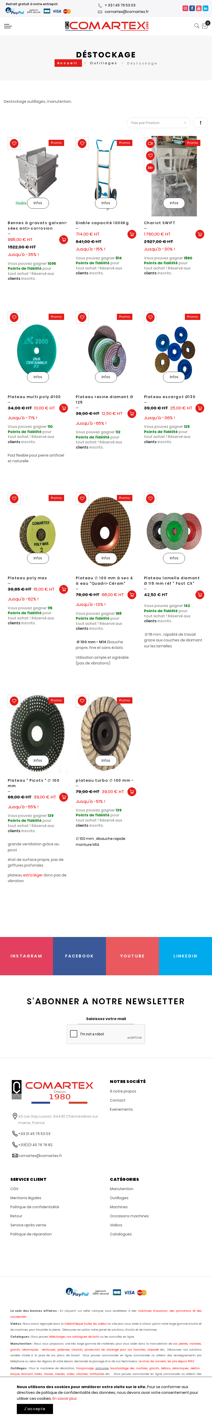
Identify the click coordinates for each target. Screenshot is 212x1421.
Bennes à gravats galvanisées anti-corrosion (37, 225)
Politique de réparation (31, 1234)
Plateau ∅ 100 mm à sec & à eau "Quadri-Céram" (104, 580)
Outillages (104, 63)
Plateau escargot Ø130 (170, 396)
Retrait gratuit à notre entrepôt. (32, 4)
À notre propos (123, 1091)
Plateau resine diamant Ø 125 (104, 399)
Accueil (68, 63)
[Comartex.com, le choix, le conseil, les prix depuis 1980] (107, 26)
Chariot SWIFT (160, 222)
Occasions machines (129, 1216)
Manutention (121, 1188)
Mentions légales (25, 1197)
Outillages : (19, 1368)
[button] (14, 143)
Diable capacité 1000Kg (102, 222)
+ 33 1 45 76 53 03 (120, 5)
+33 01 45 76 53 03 (34, 1133)
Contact (117, 1100)
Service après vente (28, 1225)
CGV (14, 1188)
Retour (16, 1216)
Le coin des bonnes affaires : (34, 1311)
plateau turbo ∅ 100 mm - (105, 780)
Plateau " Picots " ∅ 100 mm (33, 783)
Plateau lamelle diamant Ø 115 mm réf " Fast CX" (172, 580)
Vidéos (116, 1225)
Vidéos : (16, 1324)
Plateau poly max (27, 578)
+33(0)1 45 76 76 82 (35, 1144)
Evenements (121, 1109)
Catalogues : (20, 1337)
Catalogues (121, 1234)
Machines (119, 1207)
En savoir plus (64, 1398)
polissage (102, 1368)
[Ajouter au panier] (63, 239)
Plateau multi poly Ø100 (34, 396)
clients (14, 278)
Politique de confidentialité (34, 1207)
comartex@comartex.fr (127, 11)
